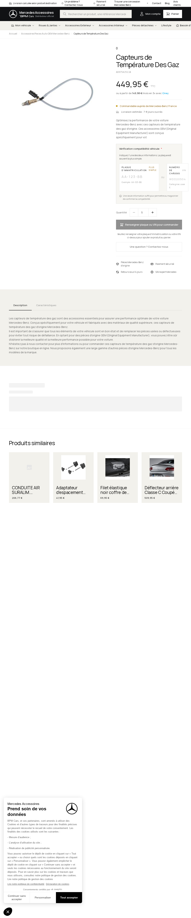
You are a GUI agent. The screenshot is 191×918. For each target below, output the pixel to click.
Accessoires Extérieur (78, 25)
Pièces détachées (143, 25)
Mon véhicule (23, 25)
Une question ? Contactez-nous (149, 246)
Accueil (13, 33)
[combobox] (96, 14)
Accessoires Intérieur (111, 25)
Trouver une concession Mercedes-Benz (127, 3)
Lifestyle (166, 25)
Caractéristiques (46, 305)
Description (20, 305)
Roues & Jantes (48, 25)
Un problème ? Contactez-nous (74, 3)
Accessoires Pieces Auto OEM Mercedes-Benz (45, 33)
